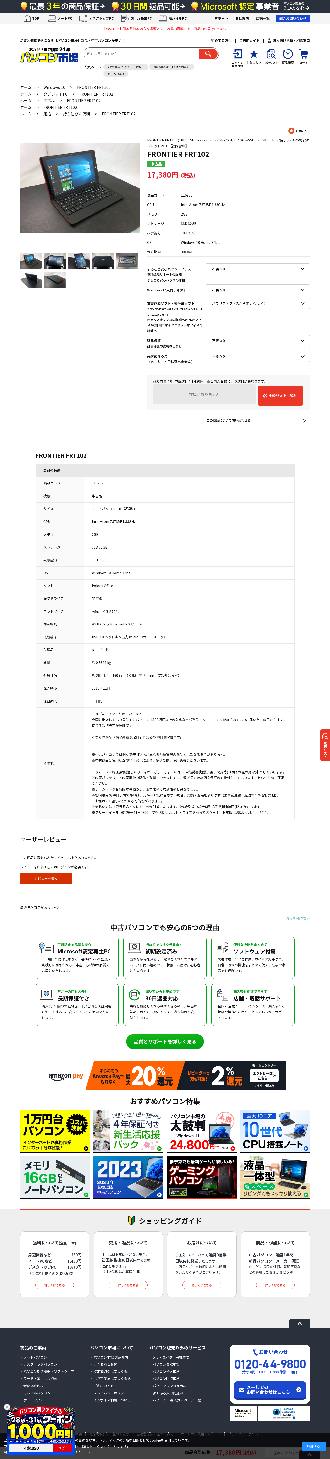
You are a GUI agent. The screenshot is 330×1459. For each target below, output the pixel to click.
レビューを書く (46, 878)
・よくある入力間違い (166, 1393)
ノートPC (64, 18)
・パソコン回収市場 (164, 1378)
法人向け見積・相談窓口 (291, 40)
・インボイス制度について (110, 1400)
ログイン (64, 866)
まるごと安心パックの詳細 (166, 280)
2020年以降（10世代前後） (126, 67)
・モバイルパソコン (35, 1393)
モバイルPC (178, 18)
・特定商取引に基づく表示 (110, 1371)
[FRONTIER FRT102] (80, 188)
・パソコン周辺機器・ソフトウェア (47, 1371)
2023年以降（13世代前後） (171, 67)
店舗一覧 (263, 18)
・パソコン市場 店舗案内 (109, 1357)
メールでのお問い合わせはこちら (268, 1389)
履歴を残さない (298, 918)
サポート (221, 18)
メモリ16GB (116, 74)
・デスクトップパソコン (38, 1364)
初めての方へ (221, 40)
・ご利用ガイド (102, 1385)
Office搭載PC (141, 18)
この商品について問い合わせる (229, 420)
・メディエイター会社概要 (169, 1357)
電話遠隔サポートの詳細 (164, 274)
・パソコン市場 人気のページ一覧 (175, 1400)
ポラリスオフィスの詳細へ (166, 319)
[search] (208, 54)
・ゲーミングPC (32, 1400)
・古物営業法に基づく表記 (110, 1378)
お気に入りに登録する (299, 131)
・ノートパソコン (33, 1357)
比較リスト (325, 749)
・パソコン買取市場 (164, 1364)
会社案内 (242, 18)
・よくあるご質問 (103, 1364)
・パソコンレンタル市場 (168, 1385)
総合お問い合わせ (292, 18)
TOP (35, 18)
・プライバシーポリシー (108, 1393)
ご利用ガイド (249, 40)
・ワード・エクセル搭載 (38, 1378)
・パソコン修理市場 (164, 1371)
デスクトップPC (101, 18)
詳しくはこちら (54, 1285)
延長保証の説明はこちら (164, 346)
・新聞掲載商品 (32, 1385)
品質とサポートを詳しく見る (165, 1041)
